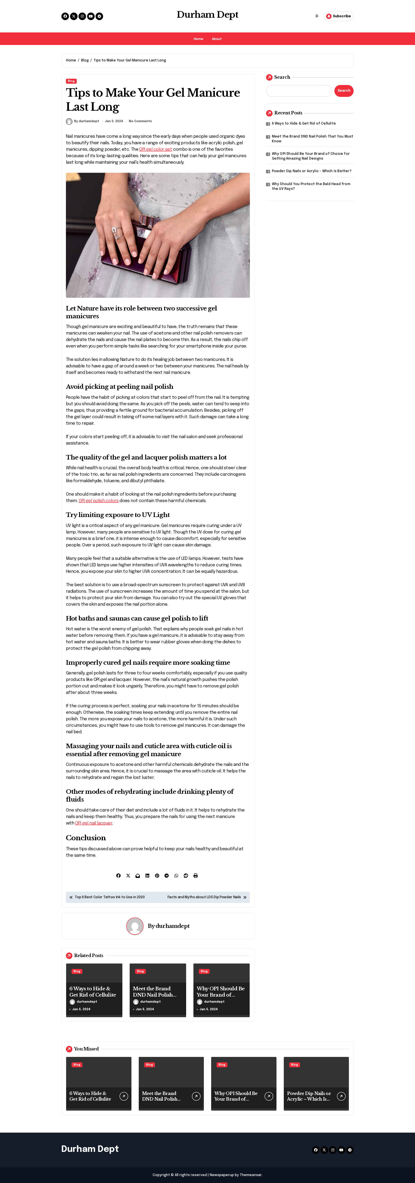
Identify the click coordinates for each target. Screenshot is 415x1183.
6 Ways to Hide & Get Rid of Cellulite (304, 123)
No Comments (140, 121)
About (217, 39)
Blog (71, 81)
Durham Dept (207, 14)
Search (282, 77)
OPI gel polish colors (98, 501)
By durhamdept (86, 121)
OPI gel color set (155, 149)
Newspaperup (222, 1175)
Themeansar (251, 1175)
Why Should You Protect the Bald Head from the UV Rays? (311, 186)
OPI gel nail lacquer (93, 823)
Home (198, 39)
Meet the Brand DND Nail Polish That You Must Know (153, 998)
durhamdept (173, 926)
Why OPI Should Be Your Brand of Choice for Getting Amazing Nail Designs (311, 156)
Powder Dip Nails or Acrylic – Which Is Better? (311, 171)
